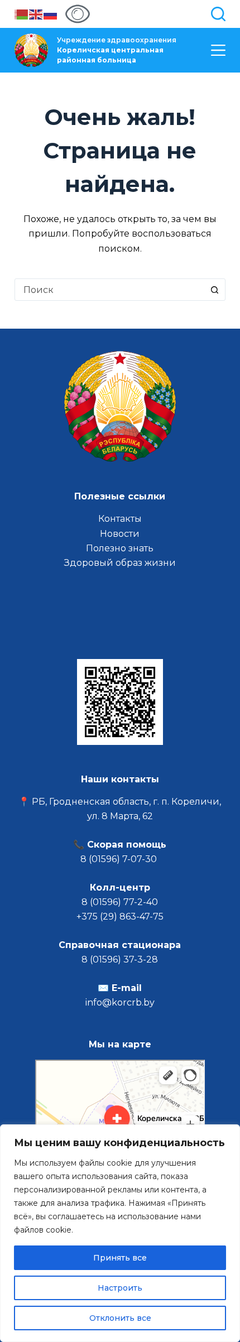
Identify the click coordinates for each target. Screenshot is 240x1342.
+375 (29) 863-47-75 (120, 916)
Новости (120, 533)
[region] (120, 1233)
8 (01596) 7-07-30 (119, 859)
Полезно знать (119, 548)
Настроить (120, 1288)
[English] (36, 13)
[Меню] (218, 50)
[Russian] (51, 13)
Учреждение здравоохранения (116, 50)
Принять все (120, 1258)
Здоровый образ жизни (120, 562)
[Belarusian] (22, 13)
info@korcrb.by (120, 1002)
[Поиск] (218, 14)
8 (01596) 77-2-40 (119, 902)
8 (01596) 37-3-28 (119, 959)
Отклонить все (120, 1318)
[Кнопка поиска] (214, 289)
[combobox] (109, 289)
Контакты (120, 518)
